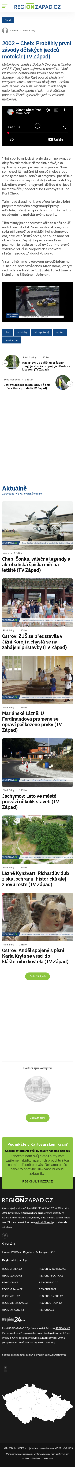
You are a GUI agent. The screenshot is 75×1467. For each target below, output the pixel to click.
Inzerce (6, 1252)
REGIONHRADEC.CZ (13, 1309)
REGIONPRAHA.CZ (12, 1289)
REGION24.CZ (46, 1309)
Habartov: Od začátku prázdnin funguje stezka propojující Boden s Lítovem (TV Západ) (46, 366)
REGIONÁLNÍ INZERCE (37, 1181)
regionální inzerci (43, 1222)
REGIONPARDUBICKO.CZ (52, 1269)
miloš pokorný (41, 332)
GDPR (58, 1448)
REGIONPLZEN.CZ (12, 1269)
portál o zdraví (26, 1354)
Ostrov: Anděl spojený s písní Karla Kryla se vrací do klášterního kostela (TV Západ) (35, 956)
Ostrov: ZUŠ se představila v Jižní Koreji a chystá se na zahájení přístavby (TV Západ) (34, 641)
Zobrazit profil (37, 1117)
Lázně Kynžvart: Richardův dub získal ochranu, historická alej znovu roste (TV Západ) (35, 879)
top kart (60, 332)
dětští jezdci (11, 340)
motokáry (22, 332)
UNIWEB (6, 1338)
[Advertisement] (37, 439)
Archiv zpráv (42, 1252)
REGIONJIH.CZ (10, 1282)
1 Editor (14, 30)
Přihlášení (16, 1252)
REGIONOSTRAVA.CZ (50, 1303)
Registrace (28, 1252)
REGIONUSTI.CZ (11, 1296)
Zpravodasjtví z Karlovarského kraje (22, 493)
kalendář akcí (24, 1217)
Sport (8, 19)
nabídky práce (39, 1217)
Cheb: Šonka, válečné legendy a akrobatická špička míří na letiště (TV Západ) (36, 564)
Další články (36, 976)
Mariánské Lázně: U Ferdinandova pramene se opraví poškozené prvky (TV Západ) (32, 721)
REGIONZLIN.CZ (47, 1289)
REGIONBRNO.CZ (48, 1282)
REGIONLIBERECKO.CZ (15, 1303)
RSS (52, 1252)
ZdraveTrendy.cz (58, 1354)
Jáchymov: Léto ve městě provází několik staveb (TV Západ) (30, 801)
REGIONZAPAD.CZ (12, 1275)
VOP (65, 1448)
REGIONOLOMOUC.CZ (51, 1296)
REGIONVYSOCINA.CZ (51, 1275)
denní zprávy (14, 1213)
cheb (7, 332)
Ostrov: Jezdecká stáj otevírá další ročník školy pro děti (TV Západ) (27, 386)
